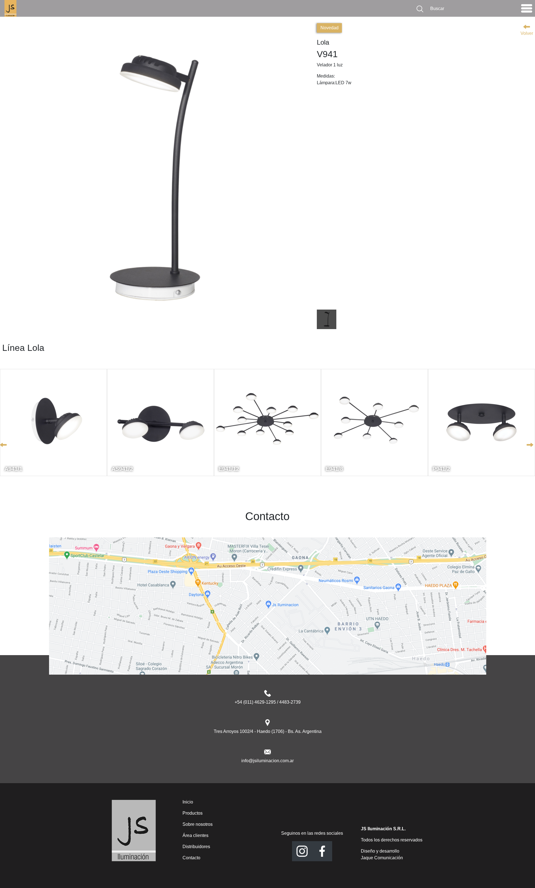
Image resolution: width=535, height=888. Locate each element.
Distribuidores (196, 846)
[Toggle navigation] (526, 10)
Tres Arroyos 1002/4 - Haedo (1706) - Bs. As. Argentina (268, 731)
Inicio (188, 802)
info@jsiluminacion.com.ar (267, 760)
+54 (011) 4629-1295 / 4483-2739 (268, 702)
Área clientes (195, 835)
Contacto (191, 857)
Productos (193, 813)
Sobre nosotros (198, 824)
